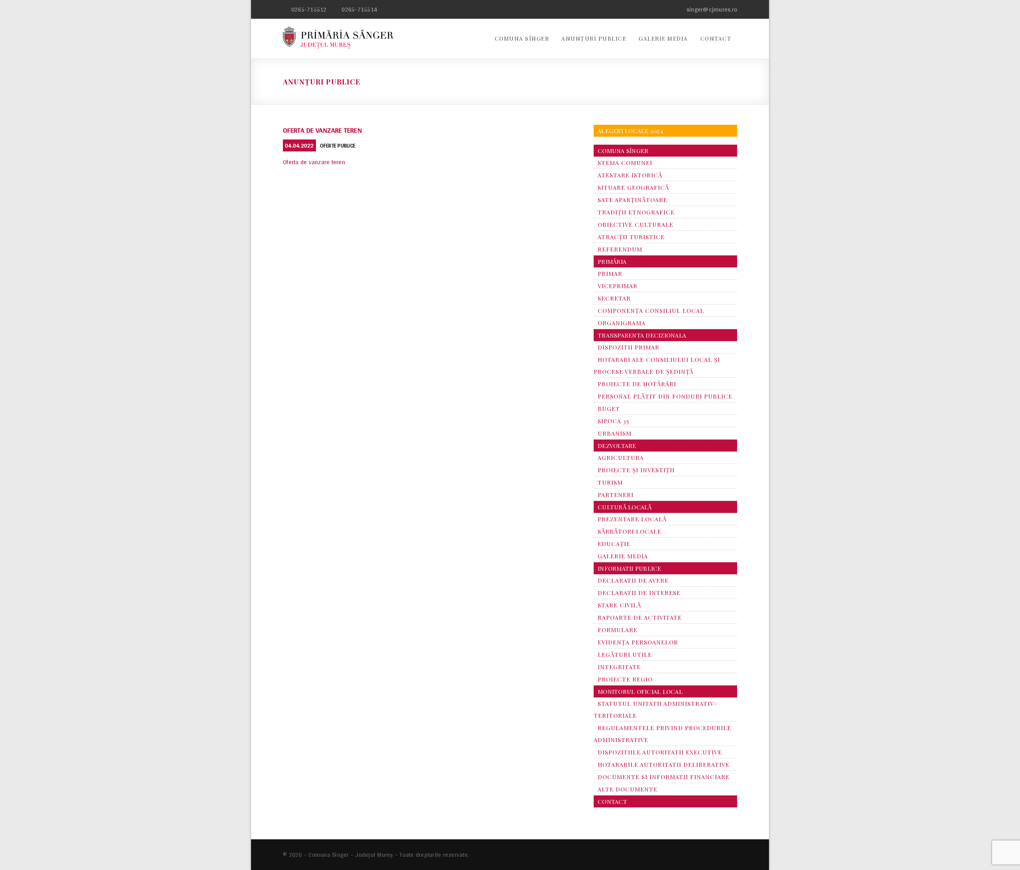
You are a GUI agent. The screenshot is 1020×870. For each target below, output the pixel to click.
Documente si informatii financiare (664, 777)
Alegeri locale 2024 (630, 131)
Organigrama (621, 323)
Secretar (614, 298)
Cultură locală (625, 507)
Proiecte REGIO (625, 679)
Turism (610, 482)
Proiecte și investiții (636, 470)
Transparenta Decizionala (642, 335)
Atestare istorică (630, 175)
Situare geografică (633, 187)
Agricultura (621, 458)
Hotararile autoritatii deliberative (664, 764)
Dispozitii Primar (628, 347)
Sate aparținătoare (632, 200)
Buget (609, 408)
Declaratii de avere (633, 580)
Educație (614, 544)
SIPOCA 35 (613, 421)
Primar (610, 273)
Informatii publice (629, 568)
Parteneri (616, 495)
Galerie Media (663, 38)
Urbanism (615, 433)
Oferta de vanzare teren (322, 130)
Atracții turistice (631, 237)
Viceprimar (618, 286)
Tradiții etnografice (636, 212)
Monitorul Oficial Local (640, 691)
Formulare (618, 630)
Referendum (620, 249)
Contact (716, 38)
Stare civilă (619, 605)
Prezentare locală (632, 519)
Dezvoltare (617, 446)
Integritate (619, 667)
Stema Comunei (625, 163)
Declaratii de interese (639, 593)
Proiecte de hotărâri (637, 384)
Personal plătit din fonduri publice (665, 396)
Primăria (612, 261)
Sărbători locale (629, 531)
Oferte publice (338, 145)
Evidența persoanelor (638, 642)
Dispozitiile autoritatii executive (660, 752)
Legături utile (625, 654)
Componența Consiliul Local (651, 310)
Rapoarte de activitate (640, 617)
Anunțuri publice (593, 38)
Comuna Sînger (522, 38)
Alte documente (627, 789)
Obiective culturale (635, 224)
